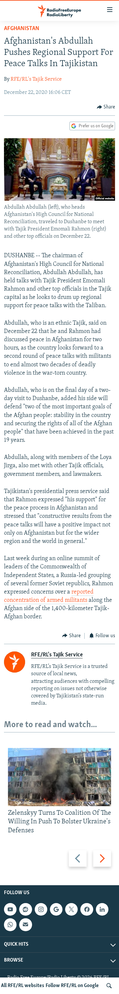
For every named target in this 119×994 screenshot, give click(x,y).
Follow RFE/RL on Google (72, 985)
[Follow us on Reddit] (25, 909)
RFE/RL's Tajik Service (36, 79)
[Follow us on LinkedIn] (102, 909)
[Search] (109, 985)
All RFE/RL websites (22, 985)
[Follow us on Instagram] (41, 909)
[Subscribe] (25, 924)
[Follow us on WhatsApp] (10, 924)
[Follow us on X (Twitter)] (71, 909)
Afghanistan (21, 29)
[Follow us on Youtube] (10, 909)
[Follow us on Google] (56, 909)
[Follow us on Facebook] (86, 909)
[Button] (106, 107)
